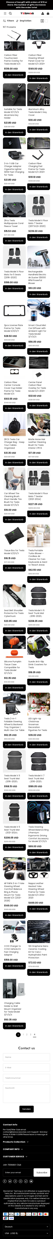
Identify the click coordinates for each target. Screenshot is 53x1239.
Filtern (10, 20)
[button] (5, 13)
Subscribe (42, 1172)
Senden (26, 1109)
